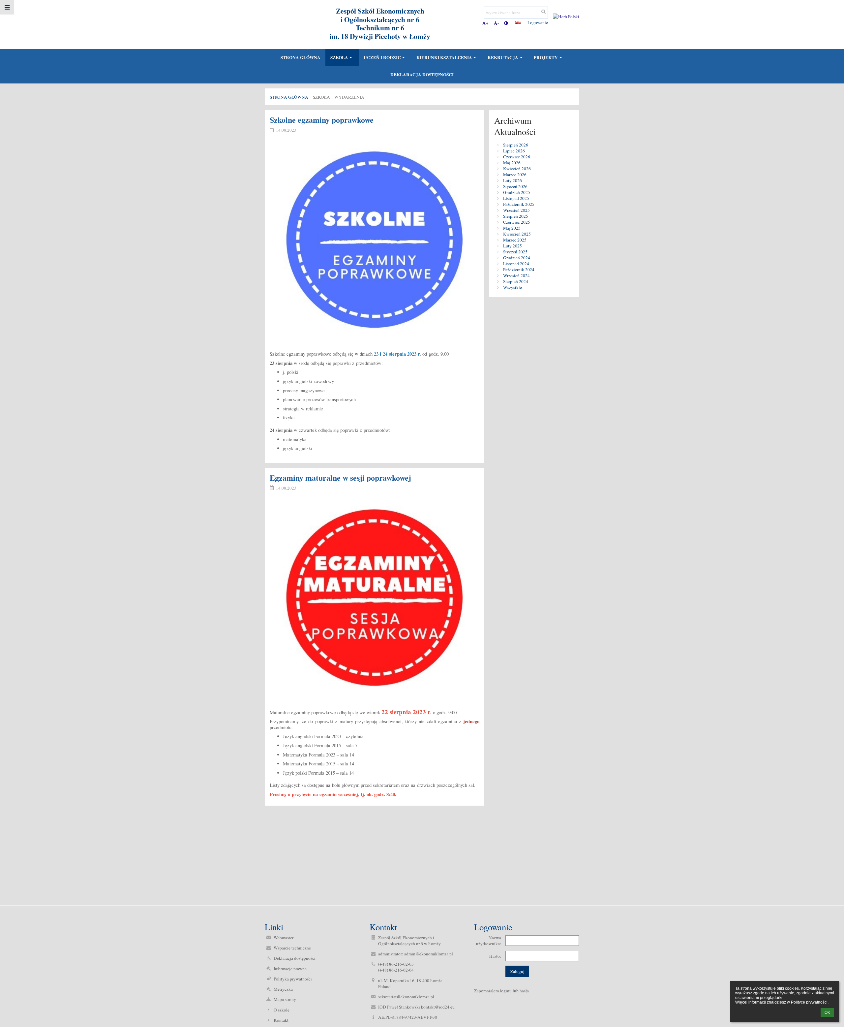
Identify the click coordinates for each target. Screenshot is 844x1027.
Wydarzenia (349, 97)
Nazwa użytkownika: (488, 941)
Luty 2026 (512, 180)
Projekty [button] (546, 57)
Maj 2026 (512, 163)
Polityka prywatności (293, 979)
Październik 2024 (518, 270)
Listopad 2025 (516, 198)
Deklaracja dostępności (295, 958)
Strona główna (289, 97)
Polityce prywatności (809, 1002)
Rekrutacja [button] (503, 57)
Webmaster (283, 938)
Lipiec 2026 (514, 151)
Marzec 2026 (515, 174)
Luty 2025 (512, 246)
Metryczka (283, 989)
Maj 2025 (512, 228)
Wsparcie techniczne (292, 948)
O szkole (281, 1010)
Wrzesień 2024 (516, 275)
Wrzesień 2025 (516, 210)
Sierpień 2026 (515, 145)
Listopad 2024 (516, 264)
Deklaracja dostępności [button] (422, 74)
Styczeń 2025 (515, 252)
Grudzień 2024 (516, 258)
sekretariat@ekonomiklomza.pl (406, 997)
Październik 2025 (518, 204)
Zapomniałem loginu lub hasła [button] (501, 991)
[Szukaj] (543, 12)
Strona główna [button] (300, 57)
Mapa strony (285, 999)
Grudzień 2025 (516, 192)
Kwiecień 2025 (517, 234)
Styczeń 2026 (515, 186)
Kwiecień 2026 (517, 169)
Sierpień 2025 (515, 216)
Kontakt (281, 1020)
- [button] (498, 23)
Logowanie (538, 22)
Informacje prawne (290, 969)
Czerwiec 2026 (516, 157)
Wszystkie (512, 287)
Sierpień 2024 (515, 281)
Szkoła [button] (339, 57)
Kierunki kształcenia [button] (444, 57)
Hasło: (495, 956)
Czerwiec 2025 (516, 222)
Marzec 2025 (515, 240)
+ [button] (487, 23)
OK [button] (827, 1012)
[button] (506, 23)
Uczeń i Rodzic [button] (382, 57)
